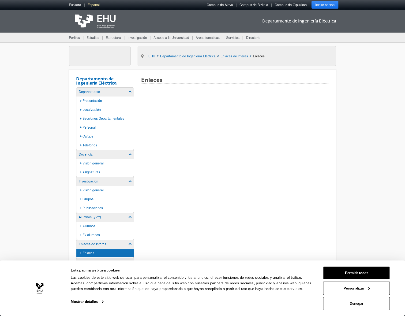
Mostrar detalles (84, 302)
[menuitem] (75, 5)
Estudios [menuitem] (92, 37)
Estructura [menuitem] (113, 37)
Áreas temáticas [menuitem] (208, 37)
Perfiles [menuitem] (74, 37)
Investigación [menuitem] (137, 37)
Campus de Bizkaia (254, 4)
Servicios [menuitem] (233, 37)
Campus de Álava (220, 4)
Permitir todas (356, 273)
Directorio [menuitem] (253, 37)
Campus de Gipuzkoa (291, 4)
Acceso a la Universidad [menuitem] (171, 37)
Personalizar (354, 288)
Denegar (357, 303)
